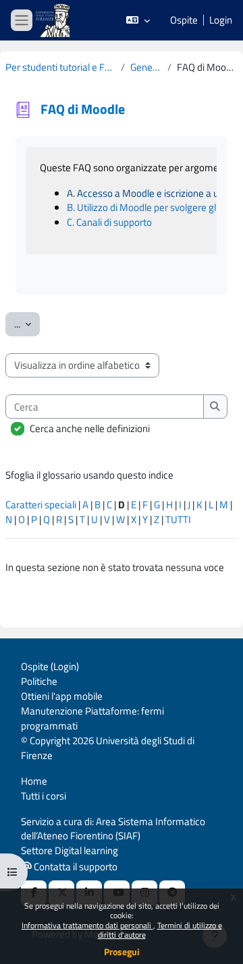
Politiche (39, 681)
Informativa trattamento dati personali (87, 925)
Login (220, 20)
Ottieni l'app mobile (62, 696)
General (146, 67)
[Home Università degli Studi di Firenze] (54, 20)
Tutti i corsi (43, 796)
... (27, 323)
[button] (138, 20)
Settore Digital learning (69, 850)
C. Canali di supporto (109, 222)
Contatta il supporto (74, 866)
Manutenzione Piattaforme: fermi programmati (92, 718)
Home (34, 781)
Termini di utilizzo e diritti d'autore (160, 930)
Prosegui (122, 951)
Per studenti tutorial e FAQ (60, 67)
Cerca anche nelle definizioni (90, 428)
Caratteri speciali (40, 504)
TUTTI (178, 519)
